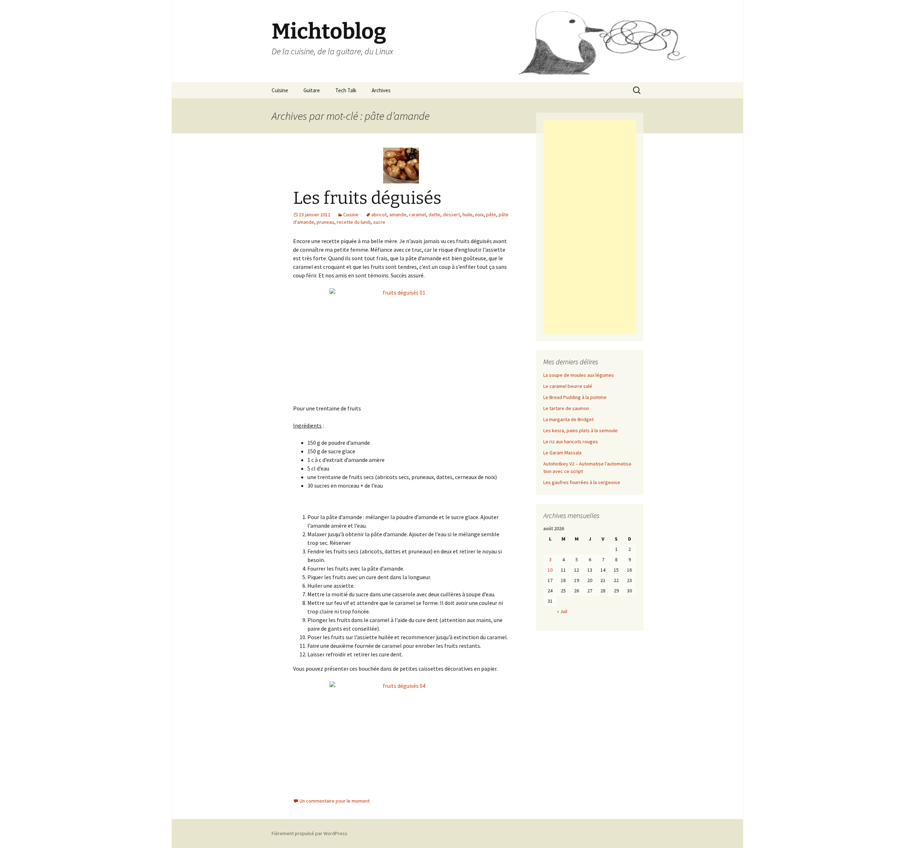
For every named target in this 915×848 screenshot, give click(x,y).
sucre (379, 222)
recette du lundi (354, 222)
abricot (379, 214)
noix (479, 214)
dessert (451, 214)
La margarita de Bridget (568, 419)
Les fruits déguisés (367, 198)
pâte (491, 214)
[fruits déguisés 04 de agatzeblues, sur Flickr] (401, 735)
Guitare (311, 90)
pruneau (325, 222)
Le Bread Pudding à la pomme (575, 397)
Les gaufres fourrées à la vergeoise (581, 482)
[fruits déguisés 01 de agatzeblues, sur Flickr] (401, 341)
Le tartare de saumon (566, 408)
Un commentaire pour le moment (335, 801)
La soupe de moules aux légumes (578, 375)
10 (550, 570)
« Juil (562, 611)
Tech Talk (345, 90)
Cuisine (280, 90)
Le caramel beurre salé (567, 386)
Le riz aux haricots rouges (570, 441)
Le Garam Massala (562, 452)
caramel (417, 214)
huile (468, 214)
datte (434, 214)
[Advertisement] (589, 227)
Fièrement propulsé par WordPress (309, 833)
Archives (381, 90)
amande (397, 214)
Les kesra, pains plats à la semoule (580, 430)
